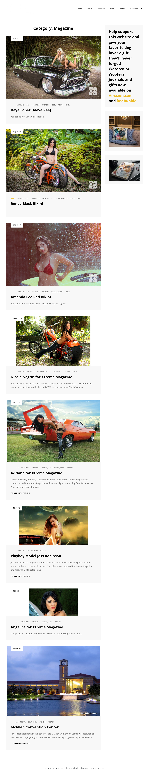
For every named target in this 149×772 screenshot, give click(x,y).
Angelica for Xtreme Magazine (37, 627)
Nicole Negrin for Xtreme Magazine (41, 376)
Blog (112, 8)
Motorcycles (63, 198)
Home (79, 8)
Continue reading (20, 493)
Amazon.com (121, 95)
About (89, 8)
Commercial (35, 105)
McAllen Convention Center (35, 727)
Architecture (21, 722)
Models (54, 105)
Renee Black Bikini (27, 203)
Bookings (134, 8)
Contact (122, 8)
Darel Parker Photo (66, 768)
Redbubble (126, 100)
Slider (67, 105)
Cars (27, 105)
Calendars (20, 105)
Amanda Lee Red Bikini (31, 296)
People (60, 105)
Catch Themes (98, 768)
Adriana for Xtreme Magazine (36, 473)
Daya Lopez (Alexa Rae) (31, 110)
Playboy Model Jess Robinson (36, 555)
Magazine (45, 105)
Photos (100, 8)
